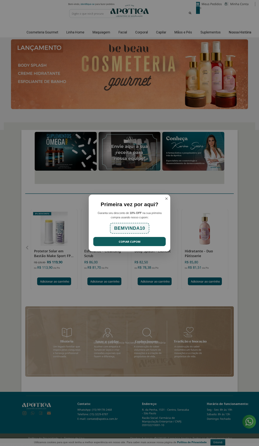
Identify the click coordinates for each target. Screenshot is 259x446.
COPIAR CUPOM (129, 241)
